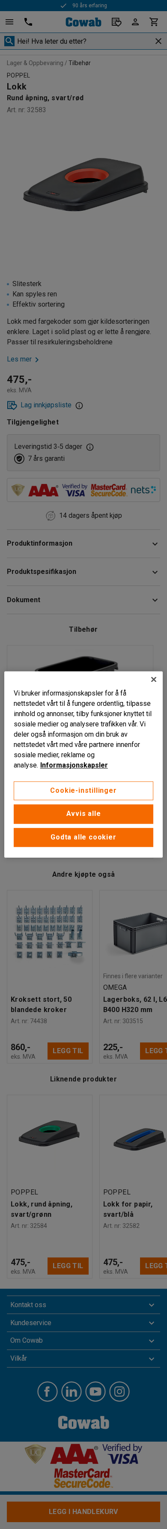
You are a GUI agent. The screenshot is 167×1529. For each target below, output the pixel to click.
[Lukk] (153, 679)
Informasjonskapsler (74, 765)
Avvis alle (83, 814)
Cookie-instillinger (83, 790)
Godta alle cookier (83, 837)
